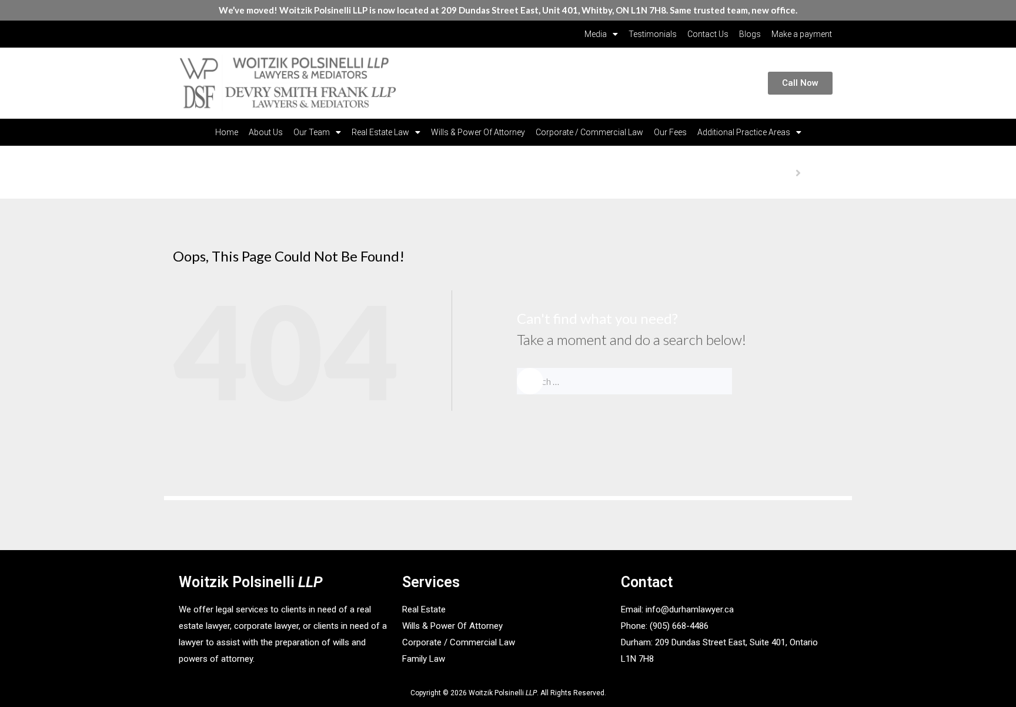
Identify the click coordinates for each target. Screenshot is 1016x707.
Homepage (771, 172)
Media (595, 34)
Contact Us (707, 34)
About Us (266, 132)
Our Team (311, 132)
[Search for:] (651, 381)
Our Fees (670, 132)
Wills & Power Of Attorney (478, 132)
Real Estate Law (380, 132)
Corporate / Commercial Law (589, 132)
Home (226, 132)
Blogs (750, 34)
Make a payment (801, 34)
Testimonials (653, 34)
